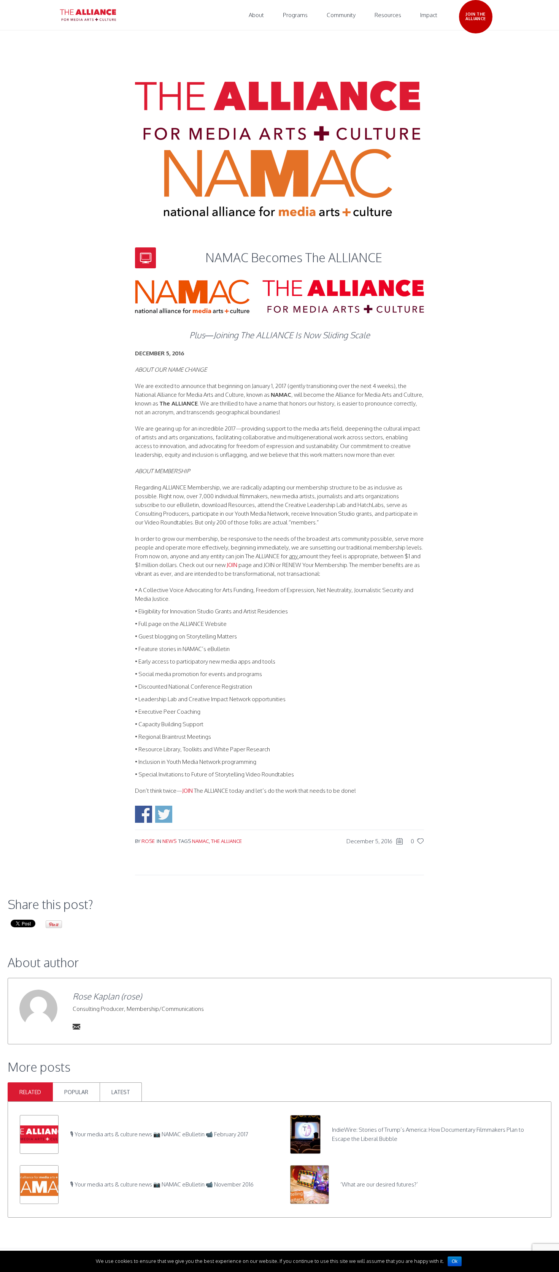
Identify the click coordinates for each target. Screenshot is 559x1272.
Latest (120, 1092)
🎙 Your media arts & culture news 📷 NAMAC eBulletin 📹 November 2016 (162, 1184)
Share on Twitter (163, 814)
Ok (454, 1261)
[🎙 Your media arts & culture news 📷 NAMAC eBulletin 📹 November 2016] (39, 1184)
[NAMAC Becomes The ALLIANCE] (277, 148)
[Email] (76, 1026)
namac (200, 841)
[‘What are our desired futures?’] (310, 1184)
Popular (76, 1092)
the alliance (226, 841)
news (169, 841)
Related (30, 1092)
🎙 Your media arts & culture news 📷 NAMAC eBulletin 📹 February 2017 (159, 1134)
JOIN (232, 565)
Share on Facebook (143, 814)
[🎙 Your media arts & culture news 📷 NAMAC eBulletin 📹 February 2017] (39, 1134)
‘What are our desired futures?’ (379, 1184)
